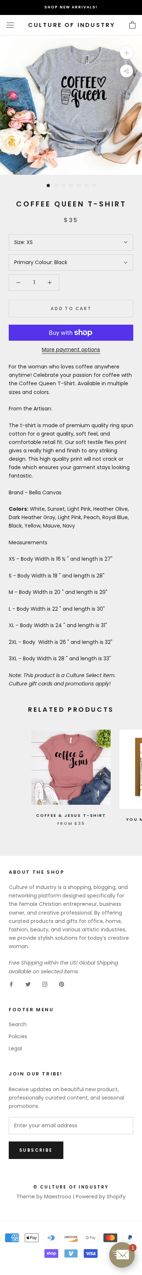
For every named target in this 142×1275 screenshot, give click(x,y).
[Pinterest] (61, 984)
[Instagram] (44, 984)
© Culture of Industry (71, 1187)
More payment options (71, 349)
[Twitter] (28, 984)
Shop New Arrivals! (71, 7)
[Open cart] (132, 25)
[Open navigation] (10, 25)
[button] (122, 1255)
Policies (18, 1036)
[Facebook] (11, 984)
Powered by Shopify (101, 1196)
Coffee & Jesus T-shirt (71, 815)
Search (18, 1024)
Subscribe (36, 1150)
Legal (15, 1048)
